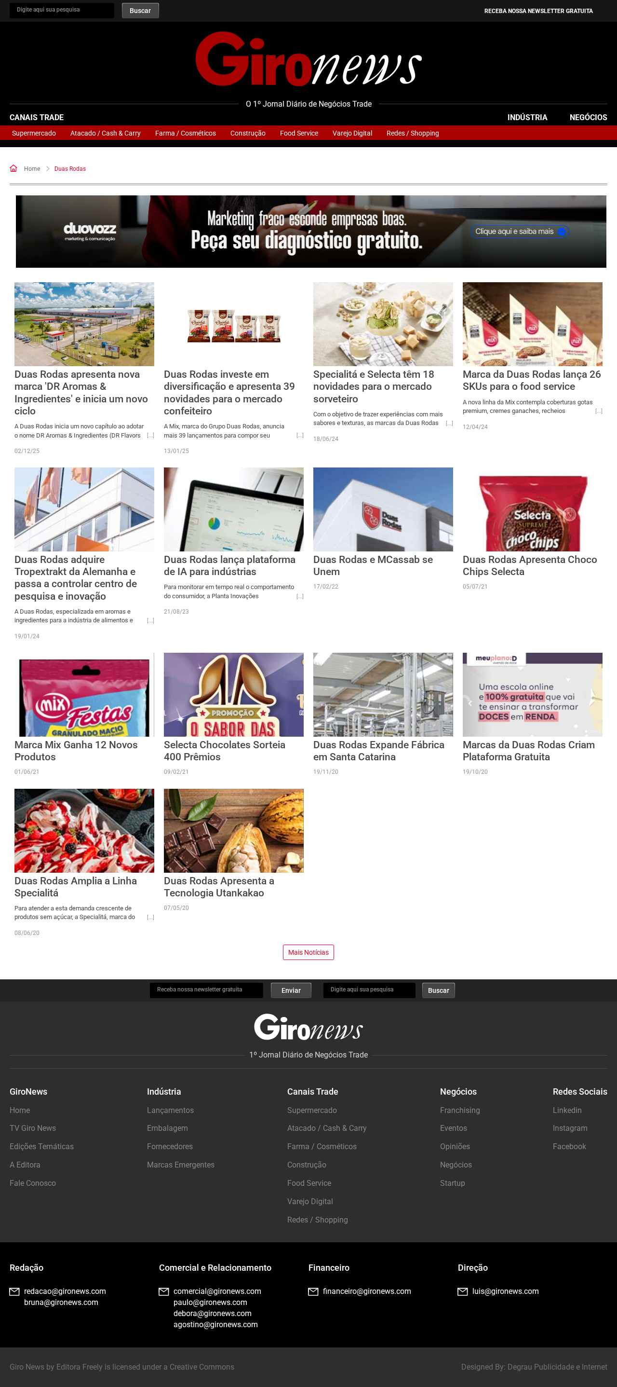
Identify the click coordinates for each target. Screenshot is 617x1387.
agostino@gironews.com (216, 1324)
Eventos (453, 1128)
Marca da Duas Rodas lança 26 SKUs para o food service (532, 380)
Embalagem (167, 1128)
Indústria (528, 117)
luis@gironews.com (505, 1291)
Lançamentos (170, 1110)
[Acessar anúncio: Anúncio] (311, 231)
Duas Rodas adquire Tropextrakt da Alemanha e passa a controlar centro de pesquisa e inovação (75, 578)
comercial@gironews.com (217, 1291)
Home (32, 168)
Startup (452, 1183)
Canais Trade (37, 117)
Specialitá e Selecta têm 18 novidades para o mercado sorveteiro (373, 386)
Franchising (460, 1110)
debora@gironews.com (213, 1313)
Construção (248, 133)
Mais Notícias (308, 952)
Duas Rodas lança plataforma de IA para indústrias (229, 565)
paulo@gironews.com (210, 1302)
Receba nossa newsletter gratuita (538, 11)
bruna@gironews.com (61, 1302)
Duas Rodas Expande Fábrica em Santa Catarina (378, 751)
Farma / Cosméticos (185, 133)
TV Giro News (33, 1128)
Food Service (299, 133)
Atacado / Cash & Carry (105, 133)
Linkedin (567, 1110)
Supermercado (34, 133)
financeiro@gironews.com (367, 1291)
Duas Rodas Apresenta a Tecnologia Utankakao (219, 887)
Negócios (588, 117)
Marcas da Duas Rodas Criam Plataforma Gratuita (529, 751)
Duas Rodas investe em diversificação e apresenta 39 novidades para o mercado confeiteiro (229, 393)
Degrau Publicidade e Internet (557, 1367)
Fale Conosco (33, 1183)
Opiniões (455, 1146)
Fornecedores (170, 1146)
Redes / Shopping (413, 133)
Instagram (570, 1128)
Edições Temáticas (42, 1146)
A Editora (25, 1164)
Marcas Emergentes (181, 1164)
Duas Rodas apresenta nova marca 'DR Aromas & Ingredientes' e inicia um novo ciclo (81, 393)
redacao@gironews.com (65, 1291)
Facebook (569, 1146)
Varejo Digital (352, 133)
